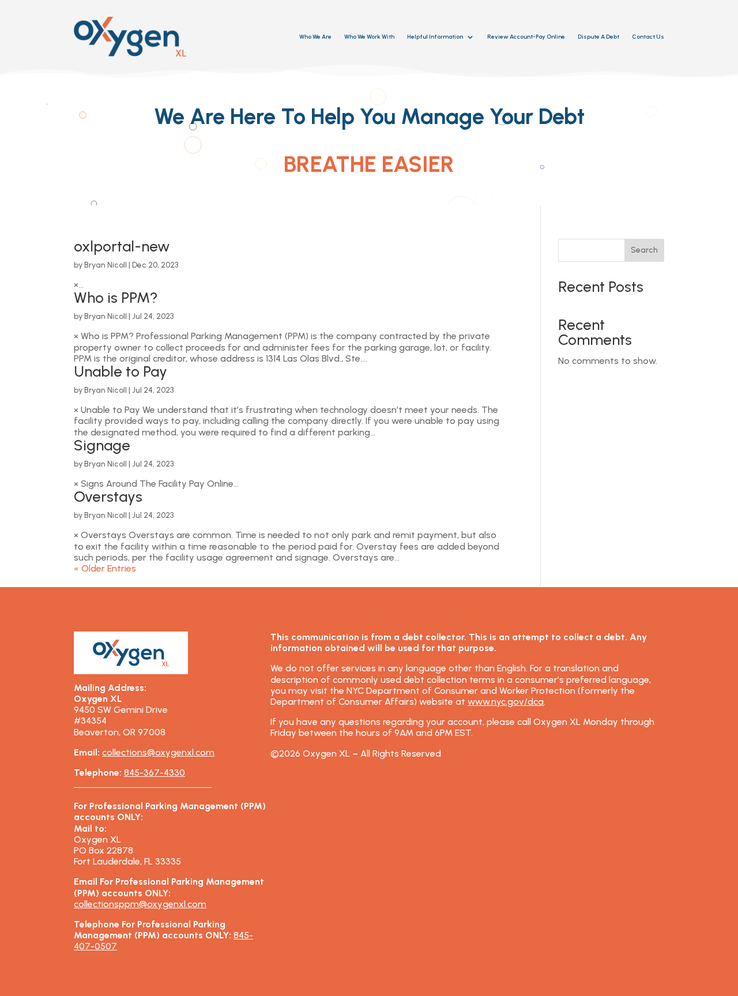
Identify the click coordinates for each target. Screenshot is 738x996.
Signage (102, 445)
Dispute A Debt (598, 36)
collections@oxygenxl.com (158, 752)
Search (644, 250)
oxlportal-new (122, 246)
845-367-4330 (154, 772)
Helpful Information (435, 36)
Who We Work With (369, 36)
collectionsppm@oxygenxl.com (140, 904)
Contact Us (648, 36)
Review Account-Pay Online (526, 36)
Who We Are (315, 36)
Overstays (108, 496)
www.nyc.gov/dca (506, 701)
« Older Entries (105, 568)
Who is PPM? (116, 297)
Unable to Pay (120, 371)
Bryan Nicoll (105, 265)
